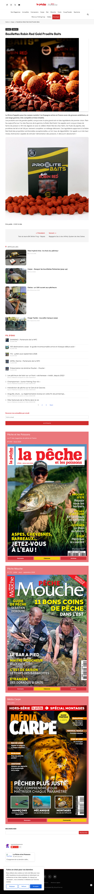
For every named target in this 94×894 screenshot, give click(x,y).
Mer (47, 12)
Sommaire (20, 558)
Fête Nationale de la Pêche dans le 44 (23, 400)
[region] (24, 878)
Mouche (53, 12)
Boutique (56, 17)
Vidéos (49, 17)
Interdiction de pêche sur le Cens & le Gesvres (26, 388)
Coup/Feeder (67, 12)
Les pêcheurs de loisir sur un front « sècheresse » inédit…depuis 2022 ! (36, 376)
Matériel (15, 29)
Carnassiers (34, 12)
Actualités (25, 12)
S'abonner (47, 558)
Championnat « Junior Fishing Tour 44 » (23, 382)
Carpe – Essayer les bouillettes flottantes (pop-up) (48, 269)
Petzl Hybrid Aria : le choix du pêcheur (43, 251)
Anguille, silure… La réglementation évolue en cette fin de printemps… (36, 394)
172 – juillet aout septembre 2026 (23, 354)
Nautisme (77, 12)
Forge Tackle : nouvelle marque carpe (43, 318)
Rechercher (10, 829)
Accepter (36, 886)
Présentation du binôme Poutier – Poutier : (27, 368)
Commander (67, 820)
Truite (59, 12)
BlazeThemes (58, 887)
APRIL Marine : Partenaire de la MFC (25, 361)
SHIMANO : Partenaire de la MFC (23, 340)
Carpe (42, 12)
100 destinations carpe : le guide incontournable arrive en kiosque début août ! (42, 347)
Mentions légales (55, 882)
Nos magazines (15, 12)
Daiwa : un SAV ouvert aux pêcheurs (42, 287)
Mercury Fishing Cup (38, 17)
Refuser (24, 886)
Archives (73, 558)
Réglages (12, 886)
